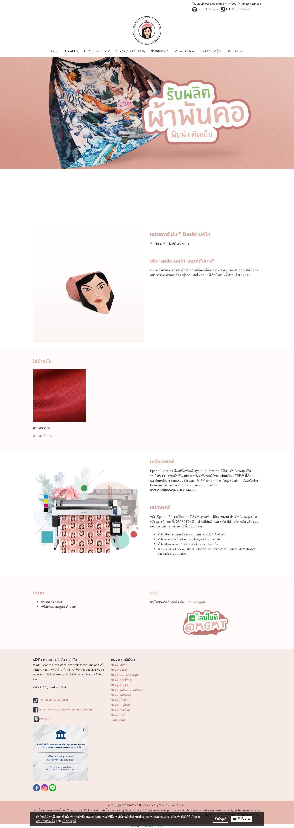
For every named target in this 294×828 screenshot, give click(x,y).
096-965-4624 (241, 9)
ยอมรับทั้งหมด (241, 819)
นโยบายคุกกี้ (69, 821)
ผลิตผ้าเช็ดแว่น (120, 700)
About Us (71, 50)
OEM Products (95, 50)
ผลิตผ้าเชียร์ (118, 715)
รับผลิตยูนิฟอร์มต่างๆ (130, 50)
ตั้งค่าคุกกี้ (220, 819)
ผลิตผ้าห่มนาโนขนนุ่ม (124, 675)
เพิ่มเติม (234, 50)
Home (53, 50)
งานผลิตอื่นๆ (118, 720)
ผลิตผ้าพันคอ (119, 665)
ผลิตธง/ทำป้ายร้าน (122, 705)
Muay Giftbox (184, 50)
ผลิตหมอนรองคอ (121, 695)
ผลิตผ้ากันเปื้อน (120, 710)
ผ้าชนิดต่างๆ (159, 50)
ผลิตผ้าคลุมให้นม (121, 680)
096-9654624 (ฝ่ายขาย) (54, 700)
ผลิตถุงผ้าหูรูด (119, 685)
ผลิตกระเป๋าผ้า (119, 670)
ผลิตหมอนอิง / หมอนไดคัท (127, 690)
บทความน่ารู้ (209, 50)
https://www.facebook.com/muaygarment (65, 709)
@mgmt (214, 9)
